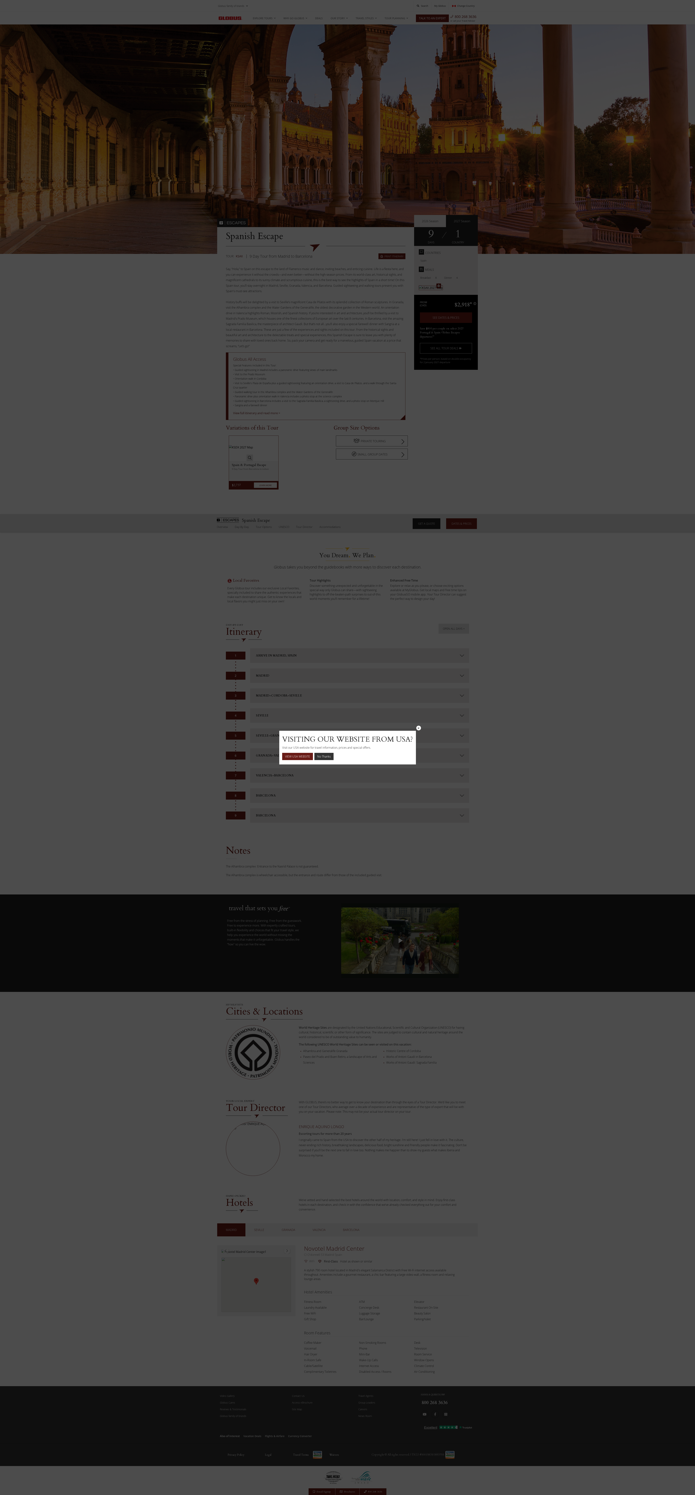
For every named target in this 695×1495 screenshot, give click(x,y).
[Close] (418, 728)
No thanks (324, 756)
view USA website (297, 756)
